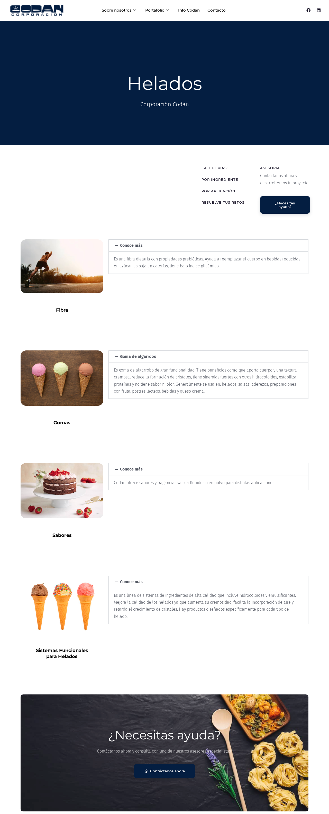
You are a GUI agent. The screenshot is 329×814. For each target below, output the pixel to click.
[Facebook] (308, 10)
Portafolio (154, 10)
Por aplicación (218, 191)
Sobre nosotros (117, 10)
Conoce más (131, 245)
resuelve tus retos (223, 202)
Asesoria (270, 168)
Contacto (216, 10)
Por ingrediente (220, 179)
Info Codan (189, 10)
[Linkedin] (319, 10)
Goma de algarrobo (138, 356)
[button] (208, 245)
